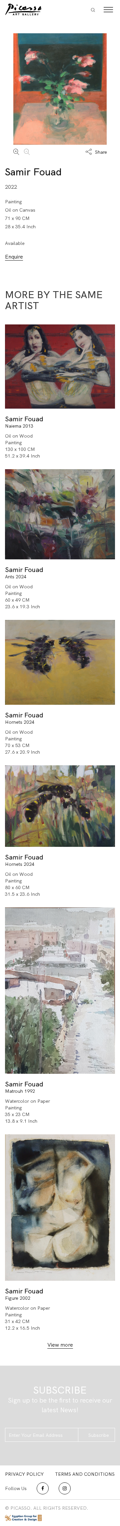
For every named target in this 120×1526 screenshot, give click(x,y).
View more (60, 1344)
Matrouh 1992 (20, 1091)
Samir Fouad (33, 171)
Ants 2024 (15, 577)
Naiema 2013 (19, 426)
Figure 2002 (17, 1298)
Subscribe (98, 1435)
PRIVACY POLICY (24, 1474)
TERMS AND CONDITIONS (85, 1474)
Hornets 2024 (19, 722)
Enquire (14, 256)
